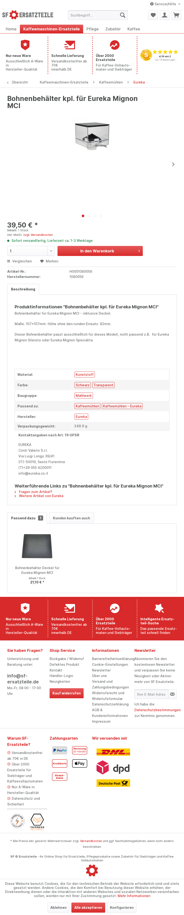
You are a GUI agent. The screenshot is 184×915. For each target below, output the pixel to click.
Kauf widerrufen (66, 693)
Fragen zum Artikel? (35, 492)
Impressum (101, 721)
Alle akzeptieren (88, 907)
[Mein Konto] (164, 15)
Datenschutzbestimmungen (157, 710)
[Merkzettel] (153, 15)
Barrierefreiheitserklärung (112, 659)
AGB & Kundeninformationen (110, 713)
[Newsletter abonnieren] (172, 694)
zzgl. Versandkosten (38, 235)
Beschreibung (23, 289)
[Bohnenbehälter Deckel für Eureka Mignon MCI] (37, 546)
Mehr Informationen (134, 896)
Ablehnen (58, 907)
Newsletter (101, 670)
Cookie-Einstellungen (110, 664)
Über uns (99, 676)
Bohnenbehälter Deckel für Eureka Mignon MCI (37, 570)
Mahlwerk (84, 396)
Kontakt (56, 670)
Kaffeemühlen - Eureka (122, 406)
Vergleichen (21, 261)
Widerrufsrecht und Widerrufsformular (108, 696)
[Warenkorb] (176, 15)
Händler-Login (61, 676)
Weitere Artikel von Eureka (40, 496)
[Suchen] (123, 15)
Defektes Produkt (64, 664)
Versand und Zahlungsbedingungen (110, 684)
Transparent (103, 385)
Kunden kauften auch (71, 518)
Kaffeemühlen (87, 406)
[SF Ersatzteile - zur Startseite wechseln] (27, 16)
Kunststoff (85, 374)
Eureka (81, 417)
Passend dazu (26, 518)
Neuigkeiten (60, 681)
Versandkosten (91, 841)
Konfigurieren (122, 907)
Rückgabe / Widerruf (67, 659)
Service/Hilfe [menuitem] (165, 4)
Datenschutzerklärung (110, 704)
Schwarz (83, 385)
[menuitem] (98, 15)
